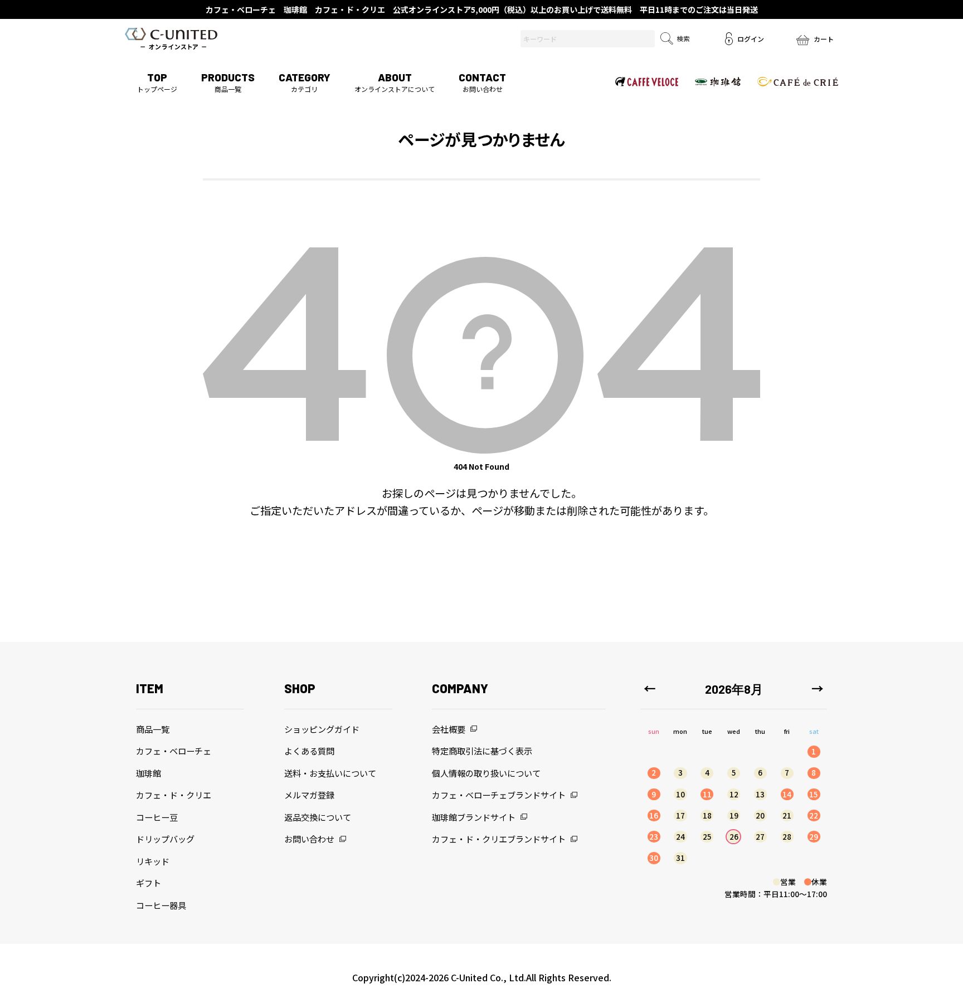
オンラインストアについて (394, 82)
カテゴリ (304, 82)
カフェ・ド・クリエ (173, 794)
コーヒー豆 (157, 817)
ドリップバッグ (165, 838)
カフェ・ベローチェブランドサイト (499, 794)
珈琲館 (148, 773)
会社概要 (448, 729)
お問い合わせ (482, 82)
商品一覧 (228, 82)
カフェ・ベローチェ (173, 750)
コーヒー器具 (161, 905)
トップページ (157, 82)
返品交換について (317, 817)
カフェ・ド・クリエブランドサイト (499, 838)
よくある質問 (309, 750)
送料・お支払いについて (330, 773)
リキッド (152, 861)
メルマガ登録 (309, 794)
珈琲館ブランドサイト (473, 817)
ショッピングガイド (321, 729)
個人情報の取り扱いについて (486, 773)
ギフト (148, 883)
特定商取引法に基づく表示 (482, 750)
